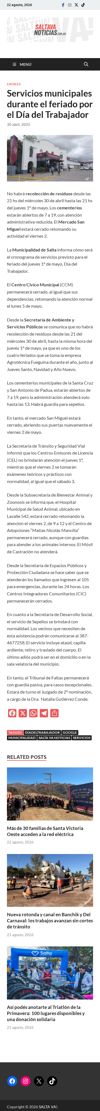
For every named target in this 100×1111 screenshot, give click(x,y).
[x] (76, 5)
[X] (39, 1081)
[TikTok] (52, 1081)
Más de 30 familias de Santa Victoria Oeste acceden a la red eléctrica (45, 831)
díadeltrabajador (42, 732)
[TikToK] (83, 5)
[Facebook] (63, 5)
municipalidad (22, 738)
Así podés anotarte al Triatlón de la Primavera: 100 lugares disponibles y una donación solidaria (46, 1013)
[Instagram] (69, 5)
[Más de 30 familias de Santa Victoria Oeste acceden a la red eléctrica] (50, 795)
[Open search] (86, 64)
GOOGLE (70, 732)
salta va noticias (54, 738)
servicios (81, 738)
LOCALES (14, 84)
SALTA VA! (48, 1106)
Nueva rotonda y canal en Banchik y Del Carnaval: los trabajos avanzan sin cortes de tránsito (50, 921)
